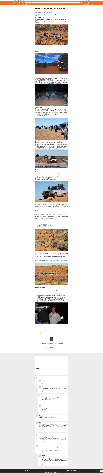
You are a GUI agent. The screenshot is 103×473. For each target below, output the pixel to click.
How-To (17, 4)
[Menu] (14, 2)
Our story (84, 0)
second (40, 11)
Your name (37, 368)
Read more (51, 349)
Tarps (38, 297)
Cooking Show (28, 4)
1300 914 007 (87, 0)
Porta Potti (46, 257)
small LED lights (52, 144)
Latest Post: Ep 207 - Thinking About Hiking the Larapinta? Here (21, 0)
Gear (14, 4)
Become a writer (79, 0)
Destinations (20, 4)
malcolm (40, 445)
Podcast (24, 4)
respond (44, 430)
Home (36, 6)
